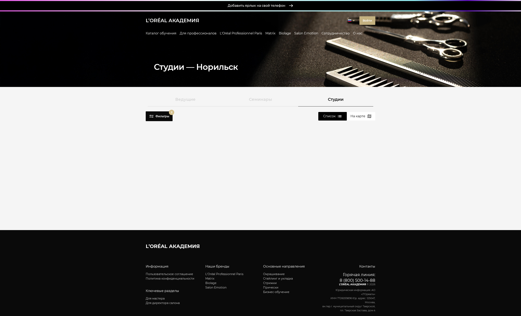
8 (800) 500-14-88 (357, 280)
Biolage (285, 33)
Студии (336, 99)
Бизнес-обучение (276, 292)
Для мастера (155, 298)
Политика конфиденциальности (170, 278)
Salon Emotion (306, 33)
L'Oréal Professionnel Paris (241, 33)
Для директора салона (163, 303)
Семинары (260, 99)
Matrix (270, 33)
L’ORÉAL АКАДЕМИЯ (172, 20)
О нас (357, 33)
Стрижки (270, 283)
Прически (270, 287)
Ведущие (185, 99)
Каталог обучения (161, 33)
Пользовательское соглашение (169, 274)
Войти (367, 20)
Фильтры (163, 114)
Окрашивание (274, 274)
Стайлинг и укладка (278, 278)
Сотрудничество (336, 33)
